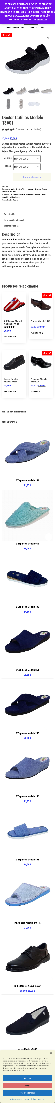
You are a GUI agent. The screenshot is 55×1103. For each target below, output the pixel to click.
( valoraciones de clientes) (28, 129)
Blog (43, 27)
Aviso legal (41, 1099)
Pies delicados (27, 189)
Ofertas (18, 189)
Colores (8, 157)
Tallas (8, 165)
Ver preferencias (27, 1093)
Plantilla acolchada (33, 194)
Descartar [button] (42, 19)
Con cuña (13, 194)
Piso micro (21, 194)
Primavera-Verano (40, 189)
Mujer (13, 189)
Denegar (27, 1085)
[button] (51, 1053)
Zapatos (13, 192)
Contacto (33, 27)
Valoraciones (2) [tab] (11, 226)
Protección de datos (30, 1099)
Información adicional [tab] (14, 220)
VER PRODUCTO (10, 337)
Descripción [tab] (9, 214)
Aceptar (27, 1078)
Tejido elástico (14, 197)
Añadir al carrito (32, 177)
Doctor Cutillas (12, 200)
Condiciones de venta (15, 27)
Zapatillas (5, 192)
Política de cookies (16, 1099)
